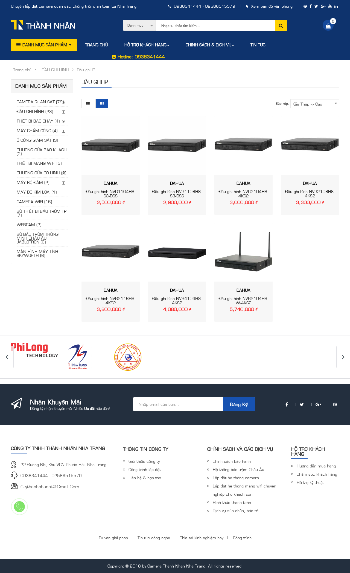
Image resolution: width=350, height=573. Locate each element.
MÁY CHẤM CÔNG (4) (37, 130)
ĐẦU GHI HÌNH (55, 70)
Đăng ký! (239, 404)
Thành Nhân (50, 25)
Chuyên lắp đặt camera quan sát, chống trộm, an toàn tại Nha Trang (73, 5)
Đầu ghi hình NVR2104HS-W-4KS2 (243, 300)
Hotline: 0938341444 (140, 56)
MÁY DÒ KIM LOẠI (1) (37, 191)
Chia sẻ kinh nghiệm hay (201, 537)
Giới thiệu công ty (144, 461)
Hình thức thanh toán (232, 502)
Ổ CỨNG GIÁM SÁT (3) (37, 140)
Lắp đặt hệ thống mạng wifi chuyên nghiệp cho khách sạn (244, 490)
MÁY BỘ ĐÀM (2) (33, 182)
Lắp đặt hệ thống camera (236, 477)
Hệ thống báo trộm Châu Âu (238, 469)
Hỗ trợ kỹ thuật (310, 482)
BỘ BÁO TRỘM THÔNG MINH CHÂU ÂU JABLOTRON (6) (38, 237)
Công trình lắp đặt (145, 469)
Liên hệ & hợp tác (145, 477)
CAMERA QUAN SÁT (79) (40, 101)
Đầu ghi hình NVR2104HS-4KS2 (243, 193)
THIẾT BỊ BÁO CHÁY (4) (38, 120)
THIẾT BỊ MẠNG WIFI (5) (39, 163)
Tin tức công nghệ (154, 537)
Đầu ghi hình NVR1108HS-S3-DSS (177, 193)
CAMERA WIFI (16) (34, 201)
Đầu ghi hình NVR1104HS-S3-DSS (110, 193)
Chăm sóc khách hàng (317, 473)
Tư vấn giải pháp (113, 537)
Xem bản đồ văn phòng (271, 5)
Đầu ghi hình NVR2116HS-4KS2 (110, 300)
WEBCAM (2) (29, 224)
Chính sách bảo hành (232, 461)
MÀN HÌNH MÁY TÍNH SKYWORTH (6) (37, 253)
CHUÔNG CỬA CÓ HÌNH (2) (41, 172)
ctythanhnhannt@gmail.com (50, 486)
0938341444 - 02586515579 (204, 5)
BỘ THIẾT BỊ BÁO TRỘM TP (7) (41, 212)
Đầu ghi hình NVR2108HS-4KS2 (310, 193)
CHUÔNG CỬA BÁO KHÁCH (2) (42, 151)
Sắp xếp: (282, 103)
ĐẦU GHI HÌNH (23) (35, 111)
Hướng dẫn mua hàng (316, 465)
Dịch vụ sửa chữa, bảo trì (235, 510)
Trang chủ (22, 70)
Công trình (242, 537)
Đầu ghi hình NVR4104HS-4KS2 (177, 300)
